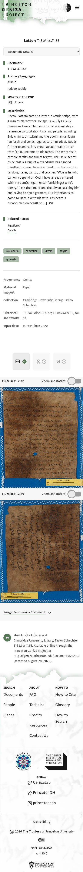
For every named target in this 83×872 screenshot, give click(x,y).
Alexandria (12, 251)
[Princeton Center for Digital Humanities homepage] (55, 761)
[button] (17, 12)
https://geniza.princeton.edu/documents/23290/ (46, 656)
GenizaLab (42, 782)
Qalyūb (12, 230)
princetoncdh (44, 802)
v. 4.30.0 (41, 853)
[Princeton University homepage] (41, 865)
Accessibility (41, 822)
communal (32, 251)
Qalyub (63, 251)
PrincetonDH (44, 792)
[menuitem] (13, 694)
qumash (11, 259)
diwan (48, 251)
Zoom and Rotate (54, 381)
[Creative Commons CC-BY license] (41, 840)
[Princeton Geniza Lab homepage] (27, 761)
